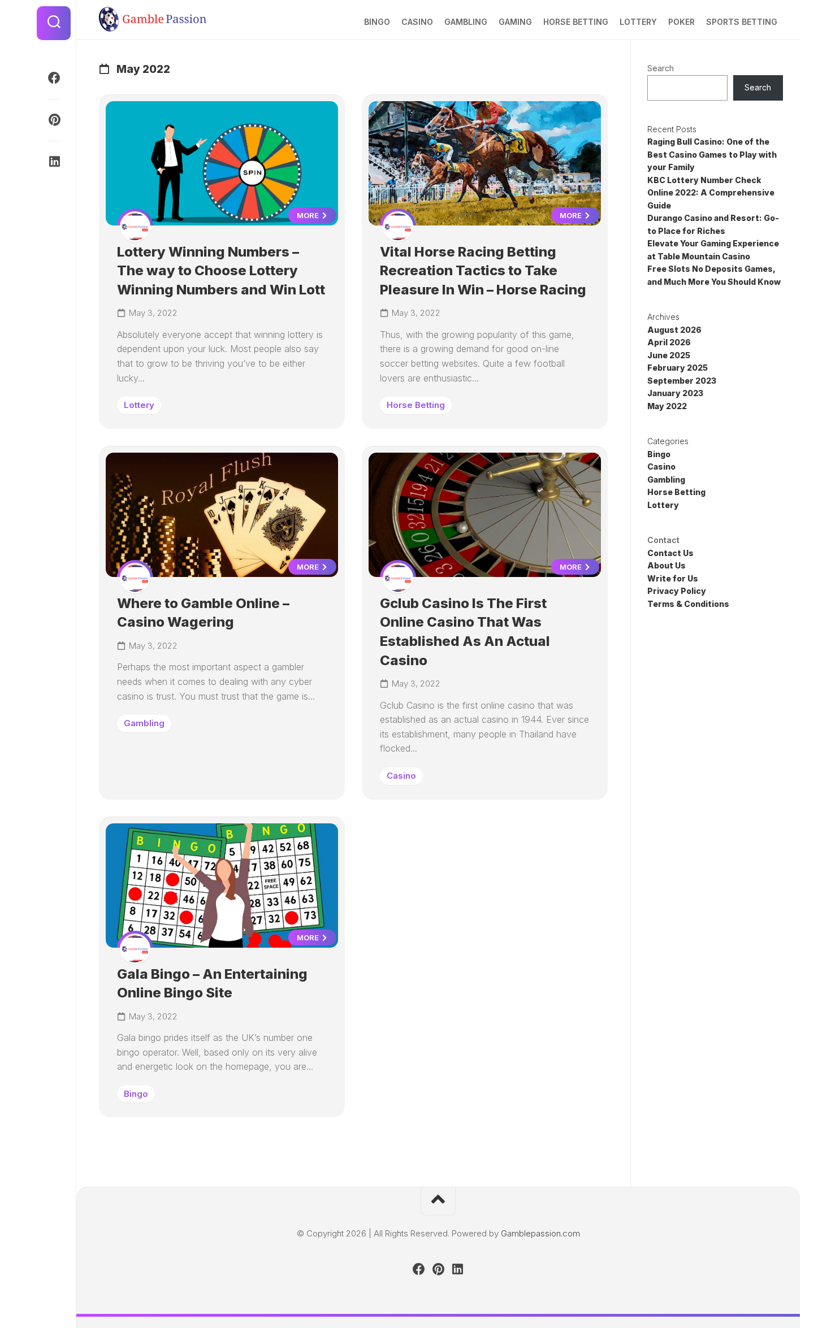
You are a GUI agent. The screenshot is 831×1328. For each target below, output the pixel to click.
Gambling (465, 22)
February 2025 (677, 367)
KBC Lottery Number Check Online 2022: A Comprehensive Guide (710, 192)
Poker (681, 22)
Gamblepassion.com (540, 1233)
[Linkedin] (53, 161)
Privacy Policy (676, 591)
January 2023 (675, 393)
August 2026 (674, 330)
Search (660, 68)
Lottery (638, 22)
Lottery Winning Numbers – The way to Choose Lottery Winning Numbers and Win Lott (221, 271)
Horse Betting (575, 22)
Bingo (377, 22)
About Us (666, 565)
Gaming (515, 22)
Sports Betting (741, 22)
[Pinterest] (53, 119)
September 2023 (681, 380)
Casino (417, 22)
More (309, 215)
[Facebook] (53, 78)
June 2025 (668, 355)
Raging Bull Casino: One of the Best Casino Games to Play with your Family (712, 154)
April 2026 (669, 342)
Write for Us (672, 578)
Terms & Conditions (688, 604)
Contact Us (670, 553)
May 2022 (667, 406)
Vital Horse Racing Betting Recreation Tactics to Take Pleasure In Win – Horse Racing (483, 271)
